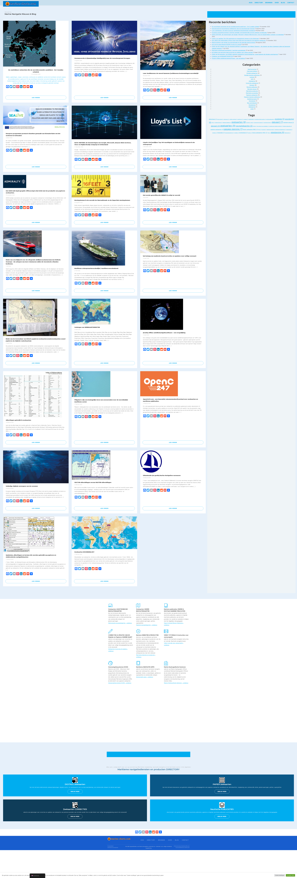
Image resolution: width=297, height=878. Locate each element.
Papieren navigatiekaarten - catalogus (146, 625)
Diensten (214, 132)
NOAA (254, 126)
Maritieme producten (252, 91)
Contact (290, 2)
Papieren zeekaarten (252, 95)
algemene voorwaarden (113, 847)
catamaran (226, 119)
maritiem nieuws (288, 122)
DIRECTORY (259, 2)
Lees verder (36, 97)
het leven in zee (249, 122)
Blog (283, 2)
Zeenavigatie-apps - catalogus (144, 677)
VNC (269, 132)
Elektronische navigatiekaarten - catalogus (120, 623)
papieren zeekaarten (217, 129)
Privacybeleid (110, 845)
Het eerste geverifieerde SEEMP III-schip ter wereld (226, 44)
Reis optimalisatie (252, 103)
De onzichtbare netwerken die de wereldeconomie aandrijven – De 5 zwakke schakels (235, 26)
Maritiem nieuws (252, 89)
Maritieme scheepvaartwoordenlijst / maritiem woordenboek (228, 50)
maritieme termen (267, 122)
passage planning (233, 129)
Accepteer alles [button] (290, 875)
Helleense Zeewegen (227, 122)
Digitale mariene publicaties (252, 75)
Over (277, 2)
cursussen (245, 119)
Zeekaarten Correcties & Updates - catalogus (118, 650)
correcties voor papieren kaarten (275, 126)
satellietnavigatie (270, 129)
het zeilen (263, 129)
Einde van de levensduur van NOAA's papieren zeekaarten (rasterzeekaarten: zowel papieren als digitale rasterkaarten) (245, 54)
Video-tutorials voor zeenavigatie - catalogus (174, 644)
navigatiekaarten (244, 126)
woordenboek (251, 119)
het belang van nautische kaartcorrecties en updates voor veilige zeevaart (232, 52)
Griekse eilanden (218, 122)
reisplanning (277, 132)
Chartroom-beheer (252, 71)
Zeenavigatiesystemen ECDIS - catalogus (119, 683)
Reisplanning (252, 105)
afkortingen (213, 119)
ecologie (252, 77)
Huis (250, 2)
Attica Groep (220, 119)
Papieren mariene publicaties (252, 97)
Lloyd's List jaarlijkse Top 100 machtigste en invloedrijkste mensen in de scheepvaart (235, 38)
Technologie (252, 101)
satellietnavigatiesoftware (280, 129)
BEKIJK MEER (75, 791)
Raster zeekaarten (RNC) (250, 129)
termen (250, 132)
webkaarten (287, 132)
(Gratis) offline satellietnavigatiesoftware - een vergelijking (228, 58)
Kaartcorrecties (252, 69)
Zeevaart (251, 85)
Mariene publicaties (252, 87)
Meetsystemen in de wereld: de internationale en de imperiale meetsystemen (233, 42)
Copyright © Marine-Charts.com (182, 847)
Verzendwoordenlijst (229, 132)
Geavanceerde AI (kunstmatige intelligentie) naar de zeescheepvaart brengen (233, 28)
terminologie (243, 132)
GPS (252, 79)
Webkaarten (252, 107)
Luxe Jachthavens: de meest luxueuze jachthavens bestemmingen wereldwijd (233, 30)
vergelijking (240, 119)
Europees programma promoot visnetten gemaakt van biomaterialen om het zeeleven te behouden (239, 32)
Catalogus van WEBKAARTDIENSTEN (222, 56)
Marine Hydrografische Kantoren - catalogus (176, 683)
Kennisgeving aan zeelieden (263, 126)
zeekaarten (239, 122)
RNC (259, 129)
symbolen (236, 132)
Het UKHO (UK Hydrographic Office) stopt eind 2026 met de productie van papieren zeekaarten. (239, 40)
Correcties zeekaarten (252, 83)
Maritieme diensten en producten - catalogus (146, 656)
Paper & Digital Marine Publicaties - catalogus (174, 624)
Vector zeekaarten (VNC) (259, 132)
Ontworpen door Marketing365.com (181, 845)
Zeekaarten (252, 81)
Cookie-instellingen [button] (279, 875)
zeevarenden (289, 129)
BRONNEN (268, 2)
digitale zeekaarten (270, 119)
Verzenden (221, 132)
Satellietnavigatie (252, 99)
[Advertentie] (148, 715)
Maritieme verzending (252, 93)
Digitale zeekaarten (252, 73)
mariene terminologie (258, 122)
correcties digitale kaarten (260, 119)
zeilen (252, 109)
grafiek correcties (233, 119)
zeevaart (277, 122)
